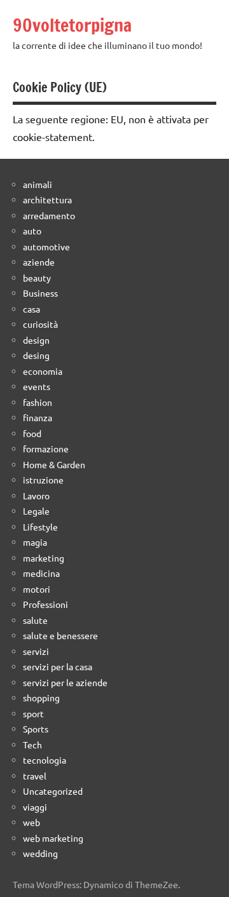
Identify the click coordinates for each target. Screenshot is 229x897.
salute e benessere (60, 635)
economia (42, 371)
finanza (37, 417)
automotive (46, 246)
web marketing (53, 838)
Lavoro (36, 495)
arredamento (49, 215)
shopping (41, 697)
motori (36, 589)
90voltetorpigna (72, 25)
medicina (41, 573)
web (31, 822)
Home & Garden (54, 464)
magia (35, 542)
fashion (37, 402)
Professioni (45, 604)
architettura (47, 199)
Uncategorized (53, 791)
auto (32, 230)
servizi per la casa (57, 666)
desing (36, 355)
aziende (39, 261)
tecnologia (44, 759)
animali (37, 184)
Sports (35, 728)
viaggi (35, 807)
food (32, 433)
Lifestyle (40, 526)
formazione (46, 448)
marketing (43, 557)
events (36, 386)
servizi (36, 651)
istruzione (43, 479)
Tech (32, 744)
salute (35, 620)
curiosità (40, 324)
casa (31, 308)
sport (33, 713)
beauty (37, 277)
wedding (40, 853)
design (36, 340)
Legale (36, 510)
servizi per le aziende (65, 682)
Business (40, 293)
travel (34, 775)
